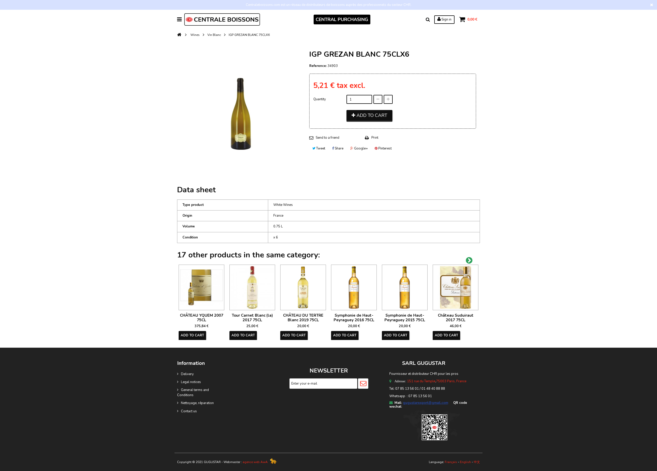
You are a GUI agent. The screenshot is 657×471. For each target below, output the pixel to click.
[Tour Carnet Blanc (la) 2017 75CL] (252, 287)
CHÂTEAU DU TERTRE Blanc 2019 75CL (303, 318)
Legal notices (191, 382)
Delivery (187, 374)
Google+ (360, 148)
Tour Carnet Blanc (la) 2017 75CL (252, 318)
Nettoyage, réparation (197, 403)
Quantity (319, 99)
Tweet (320, 148)
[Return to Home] (179, 35)
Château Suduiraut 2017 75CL (456, 318)
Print (374, 137)
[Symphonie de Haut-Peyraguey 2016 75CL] (354, 287)
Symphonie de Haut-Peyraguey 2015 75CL (404, 318)
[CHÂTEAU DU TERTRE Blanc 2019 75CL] (303, 287)
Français (451, 462)
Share (338, 148)
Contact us (189, 411)
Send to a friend (327, 137)
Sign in (446, 19)
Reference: (318, 66)
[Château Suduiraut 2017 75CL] (455, 287)
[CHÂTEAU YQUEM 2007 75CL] (201, 287)
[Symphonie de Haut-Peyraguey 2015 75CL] (405, 287)
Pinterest (385, 148)
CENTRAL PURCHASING (342, 19)
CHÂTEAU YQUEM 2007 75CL (201, 318)
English (465, 462)
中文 (477, 462)
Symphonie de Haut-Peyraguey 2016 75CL (354, 318)
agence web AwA (255, 462)
